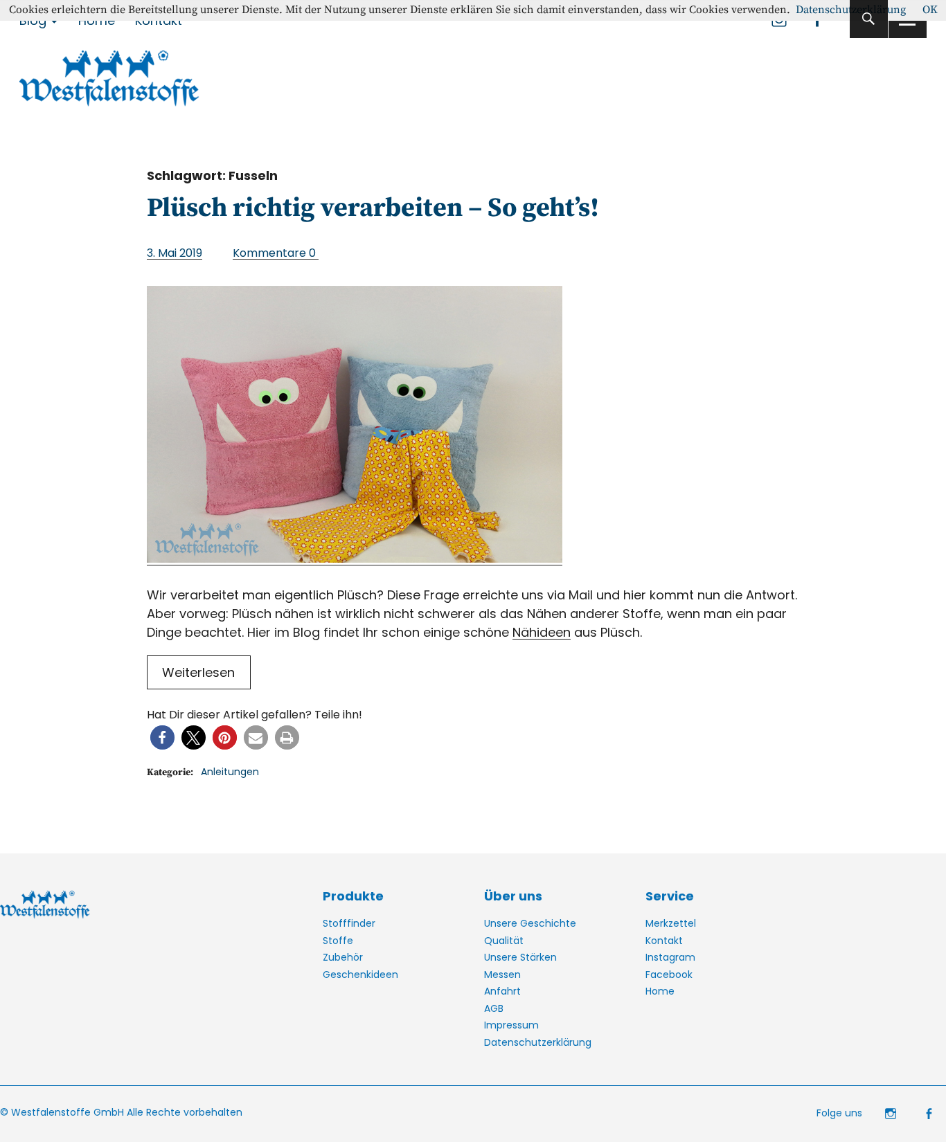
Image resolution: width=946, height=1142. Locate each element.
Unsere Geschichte (530, 923)
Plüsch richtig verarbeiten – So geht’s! (373, 208)
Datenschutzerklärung (537, 1042)
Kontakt (664, 941)
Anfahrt (502, 991)
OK (930, 10)
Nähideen (541, 632)
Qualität (504, 941)
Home (660, 991)
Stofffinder (349, 923)
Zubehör (343, 957)
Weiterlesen (198, 672)
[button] (162, 737)
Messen (502, 974)
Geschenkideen (360, 974)
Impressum (511, 1025)
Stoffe (338, 941)
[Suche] (869, 19)
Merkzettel (670, 923)
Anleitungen (230, 772)
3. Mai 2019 (174, 253)
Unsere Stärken (520, 957)
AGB (493, 1008)
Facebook (669, 974)
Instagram (670, 957)
